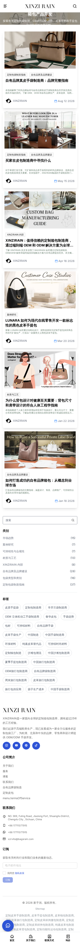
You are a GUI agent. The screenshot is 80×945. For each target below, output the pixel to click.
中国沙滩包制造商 (59, 652)
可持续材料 (23, 625)
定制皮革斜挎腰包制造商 (49, 920)
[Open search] (75, 6)
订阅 (7, 879)
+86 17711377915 (17, 825)
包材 (7, 625)
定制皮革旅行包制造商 (19, 920)
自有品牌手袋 (45, 625)
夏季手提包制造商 (16, 662)
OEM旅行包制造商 (16, 671)
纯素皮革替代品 (31, 643)
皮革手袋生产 (13, 634)
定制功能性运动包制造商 (52, 929)
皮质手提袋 (12, 607)
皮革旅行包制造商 (44, 680)
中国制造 (33, 634)
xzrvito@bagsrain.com (21, 839)
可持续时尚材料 (57, 643)
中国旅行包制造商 (44, 662)
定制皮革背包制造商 (23, 929)
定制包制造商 (33, 607)
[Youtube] (16, 746)
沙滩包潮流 (34, 652)
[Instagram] (6, 746)
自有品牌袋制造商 (45, 671)
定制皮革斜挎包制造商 (40, 924)
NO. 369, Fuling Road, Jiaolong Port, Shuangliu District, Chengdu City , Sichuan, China (39, 818)
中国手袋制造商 (54, 634)
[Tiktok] (36, 746)
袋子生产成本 (36, 689)
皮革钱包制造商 (64, 915)
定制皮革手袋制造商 (17, 915)
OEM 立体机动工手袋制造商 (22, 616)
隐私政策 (19, 873)
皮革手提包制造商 (42, 915)
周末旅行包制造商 (16, 680)
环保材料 (10, 643)
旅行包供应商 (13, 689)
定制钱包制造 (13, 652)
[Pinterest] (26, 746)
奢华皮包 (51, 616)
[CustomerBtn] (8, 925)
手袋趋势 (68, 616)
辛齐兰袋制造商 (57, 607)
